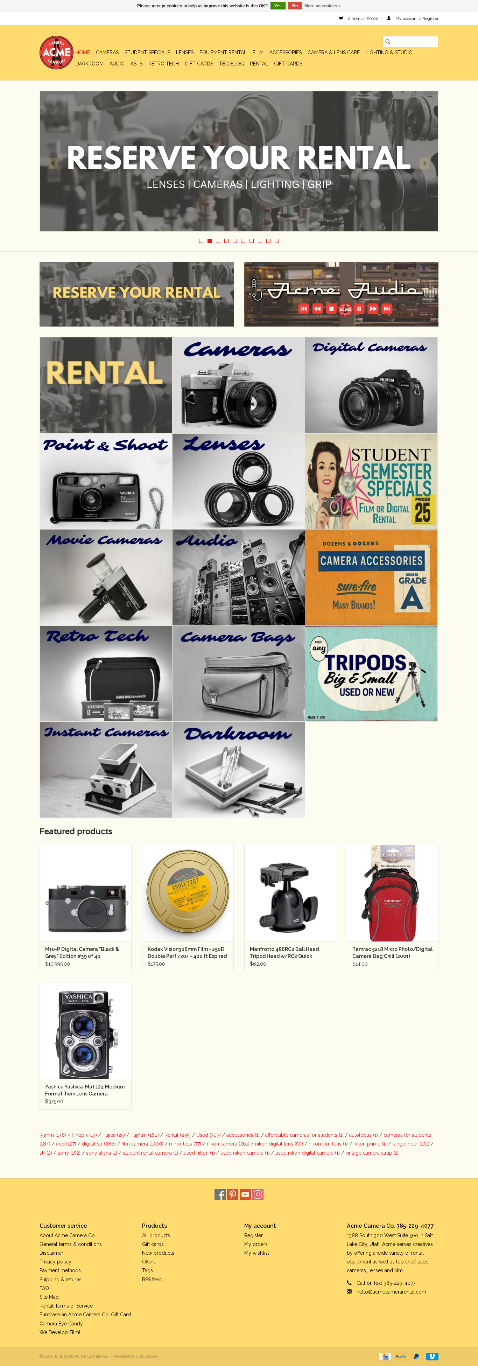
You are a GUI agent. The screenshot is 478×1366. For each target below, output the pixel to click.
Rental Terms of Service (66, 1306)
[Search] (387, 41)
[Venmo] (431, 1356)
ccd (66, 1144)
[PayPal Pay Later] (416, 1356)
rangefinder (410, 1144)
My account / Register (416, 18)
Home (83, 52)
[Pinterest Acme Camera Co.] (232, 1194)
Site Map (49, 1297)
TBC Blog (231, 63)
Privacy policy (55, 1262)
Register (253, 1235)
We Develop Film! (60, 1332)
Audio (117, 63)
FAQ (44, 1288)
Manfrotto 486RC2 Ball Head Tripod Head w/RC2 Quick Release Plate (284, 953)
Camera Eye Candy (61, 1323)
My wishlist (256, 1253)
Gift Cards (288, 63)
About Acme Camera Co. (68, 1235)
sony (69, 1153)
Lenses (185, 52)
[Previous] (53, 163)
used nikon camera (245, 1153)
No (295, 5)
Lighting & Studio (389, 52)
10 (277, 241)
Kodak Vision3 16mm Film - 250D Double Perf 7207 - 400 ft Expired (187, 952)
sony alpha (101, 1153)
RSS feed (152, 1279)
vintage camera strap (372, 1153)
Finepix (84, 1135)
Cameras (107, 52)
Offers (149, 1262)
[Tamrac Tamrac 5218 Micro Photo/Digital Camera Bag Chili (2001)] (393, 893)
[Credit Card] (384, 1356)
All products (156, 1235)
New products (158, 1253)
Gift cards (199, 63)
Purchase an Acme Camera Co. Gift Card (85, 1314)
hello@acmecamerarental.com (391, 1292)
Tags (147, 1270)
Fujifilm (145, 1135)
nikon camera (228, 1144)
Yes (278, 5)
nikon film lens (328, 1144)
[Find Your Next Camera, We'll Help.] (239, 161)
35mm (53, 1135)
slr (46, 1153)
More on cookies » (322, 5)
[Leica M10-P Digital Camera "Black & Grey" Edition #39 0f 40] (86, 893)
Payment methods (60, 1270)
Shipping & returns (61, 1279)
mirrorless (185, 1144)
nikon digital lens (279, 1144)
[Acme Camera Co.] (56, 53)
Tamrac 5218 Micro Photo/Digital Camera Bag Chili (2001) (392, 952)
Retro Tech (163, 63)
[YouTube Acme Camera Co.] (245, 1194)
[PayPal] (400, 1356)
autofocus (363, 1135)
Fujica (114, 1135)
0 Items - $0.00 (363, 18)
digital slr (99, 1144)
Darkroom (90, 63)
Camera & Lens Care (334, 52)
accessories (243, 1135)
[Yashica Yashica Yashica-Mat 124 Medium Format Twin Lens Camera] (86, 1031)
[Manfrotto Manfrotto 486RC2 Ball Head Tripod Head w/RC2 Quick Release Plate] (290, 893)
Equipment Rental (223, 52)
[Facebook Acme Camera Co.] (220, 1194)
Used (208, 1135)
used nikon (199, 1153)
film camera (142, 1144)
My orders (256, 1244)
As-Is (136, 63)
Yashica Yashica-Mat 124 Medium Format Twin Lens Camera (85, 1090)
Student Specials (147, 52)
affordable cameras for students (304, 1135)
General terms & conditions (71, 1244)
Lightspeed (147, 1356)
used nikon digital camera (307, 1153)
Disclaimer (51, 1253)
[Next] (424, 163)
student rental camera (150, 1153)
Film (258, 52)
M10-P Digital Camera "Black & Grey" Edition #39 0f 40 (82, 952)
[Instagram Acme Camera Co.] (257, 1194)
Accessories (285, 52)
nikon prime (370, 1144)
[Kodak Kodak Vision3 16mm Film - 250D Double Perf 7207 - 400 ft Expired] (188, 893)
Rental (259, 63)
